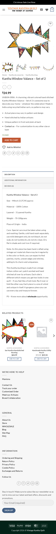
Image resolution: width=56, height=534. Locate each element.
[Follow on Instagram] (23, 483)
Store (4, 423)
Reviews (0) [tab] (9, 186)
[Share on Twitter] (13, 153)
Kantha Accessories (16, 75)
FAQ (4, 436)
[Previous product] (9, 87)
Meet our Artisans (10, 395)
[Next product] (4, 87)
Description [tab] (9, 174)
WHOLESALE (8, 426)
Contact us (9, 126)
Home (4, 75)
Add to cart (11, 140)
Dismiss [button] (39, 2)
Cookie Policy (8, 468)
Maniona (6, 379)
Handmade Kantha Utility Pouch (41, 351)
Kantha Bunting (31, 75)
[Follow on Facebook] (19, 483)
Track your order (9, 388)
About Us (6, 420)
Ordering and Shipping (12, 458)
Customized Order (10, 391)
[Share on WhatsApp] (4, 153)
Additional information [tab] (15, 180)
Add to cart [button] (14, 359)
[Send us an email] (32, 483)
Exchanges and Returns (12, 471)
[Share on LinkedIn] (27, 153)
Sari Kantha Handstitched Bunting (14, 351)
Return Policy (8, 461)
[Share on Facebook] (9, 153)
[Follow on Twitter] (28, 483)
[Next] (49, 40)
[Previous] (6, 40)
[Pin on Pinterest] (23, 153)
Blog (4, 429)
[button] (3, 9)
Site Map (6, 433)
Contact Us (7, 385)
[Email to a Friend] (18, 153)
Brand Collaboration (11, 398)
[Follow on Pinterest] (37, 483)
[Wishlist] (46, 10)
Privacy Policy (8, 464)
